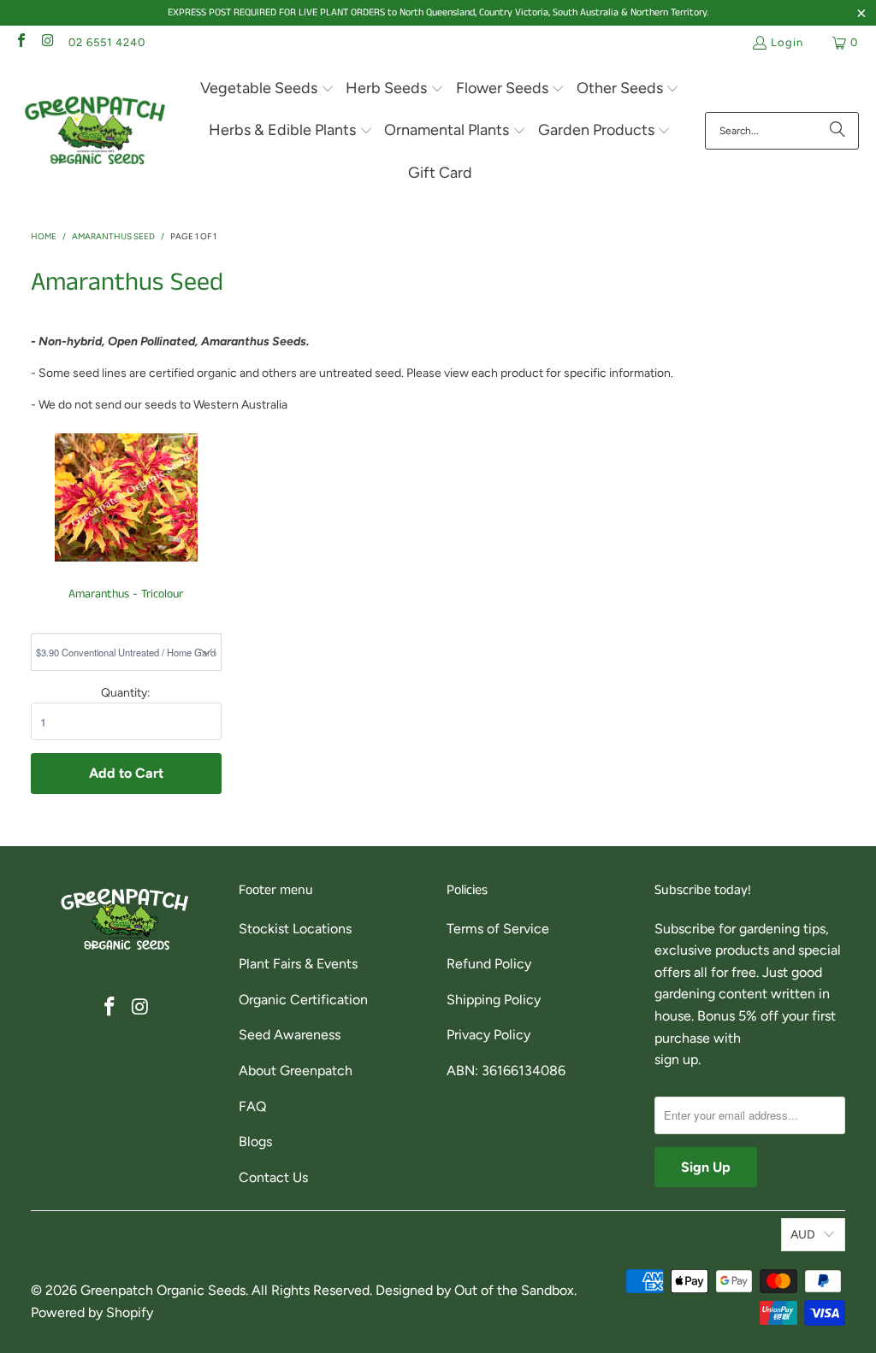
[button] (267, 89)
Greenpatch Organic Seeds (163, 1290)
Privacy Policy (488, 1035)
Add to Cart (126, 773)
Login (787, 42)
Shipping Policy (494, 999)
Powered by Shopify (92, 1312)
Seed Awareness (289, 1035)
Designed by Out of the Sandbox (475, 1290)
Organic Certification (303, 999)
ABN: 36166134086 (506, 1070)
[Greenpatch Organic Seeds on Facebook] (20, 42)
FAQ (252, 1106)
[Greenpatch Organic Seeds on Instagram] (47, 42)
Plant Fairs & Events (298, 964)
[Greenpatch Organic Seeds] (96, 131)
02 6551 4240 (106, 42)
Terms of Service (498, 929)
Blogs (255, 1141)
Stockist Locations (295, 929)
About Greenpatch (295, 1070)
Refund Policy (489, 964)
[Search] (837, 131)
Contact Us (273, 1177)
